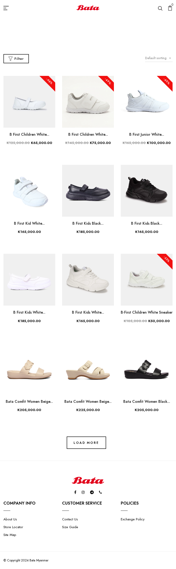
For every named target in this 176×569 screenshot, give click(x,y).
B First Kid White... (29, 223)
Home (77, 38)
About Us (10, 519)
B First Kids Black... (88, 223)
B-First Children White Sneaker (147, 312)
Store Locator (13, 527)
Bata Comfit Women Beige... (29, 401)
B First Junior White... (146, 134)
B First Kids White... (29, 312)
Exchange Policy (133, 519)
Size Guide (70, 527)
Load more (86, 442)
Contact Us (70, 519)
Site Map (9, 534)
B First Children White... (29, 134)
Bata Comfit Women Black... (146, 401)
